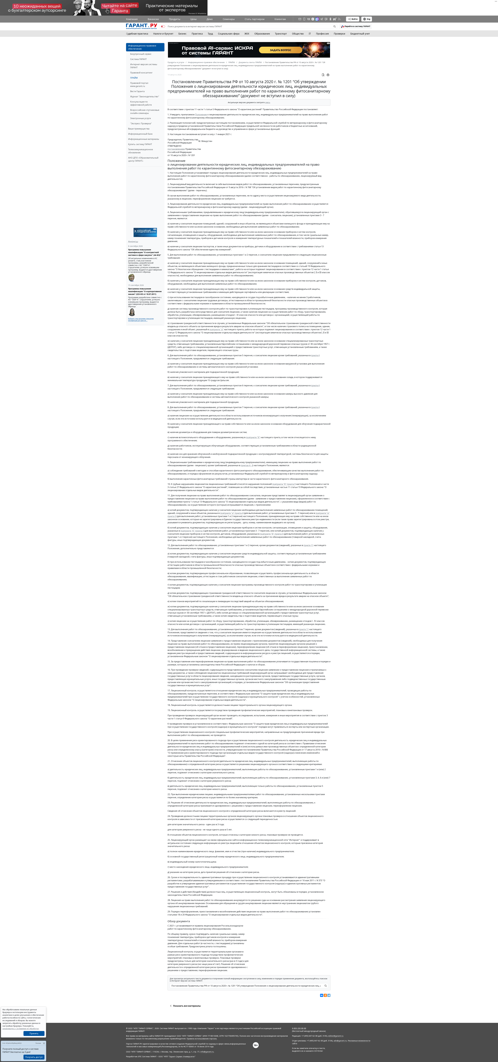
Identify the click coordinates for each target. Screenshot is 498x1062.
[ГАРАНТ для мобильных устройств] (304, 19)
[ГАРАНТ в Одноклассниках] (330, 19)
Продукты (174, 19)
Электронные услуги (140, 118)
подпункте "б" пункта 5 (271, 533)
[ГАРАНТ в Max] (317, 19)
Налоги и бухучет (163, 33)
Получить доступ (34, 1057)
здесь (267, 102)
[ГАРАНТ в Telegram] (321, 19)
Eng (368, 19)
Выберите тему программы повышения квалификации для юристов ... (141, 319)
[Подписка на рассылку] (299, 19)
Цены (193, 19)
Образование (262, 33)
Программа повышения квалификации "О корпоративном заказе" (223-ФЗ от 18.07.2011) (145, 291)
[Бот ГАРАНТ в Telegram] (326, 19)
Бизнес (182, 33)
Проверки (339, 33)
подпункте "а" (216, 329)
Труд (210, 33)
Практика (197, 33)
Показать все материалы (187, 1005)
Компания (132, 19)
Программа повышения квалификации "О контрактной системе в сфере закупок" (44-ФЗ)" (144, 252)
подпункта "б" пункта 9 (284, 484)
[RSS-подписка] (339, 19)
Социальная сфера (228, 33)
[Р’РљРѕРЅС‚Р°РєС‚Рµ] (321, 995)
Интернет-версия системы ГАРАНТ (143, 66)
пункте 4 (315, 355)
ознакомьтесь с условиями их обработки (20, 1028)
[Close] (44, 1043)
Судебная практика (137, 33)
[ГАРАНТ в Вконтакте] (308, 19)
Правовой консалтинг (141, 72)
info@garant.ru (207, 1051)
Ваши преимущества (138, 128)
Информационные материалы (143, 139)
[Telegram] (328, 995)
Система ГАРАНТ (138, 59)
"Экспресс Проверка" (141, 123)
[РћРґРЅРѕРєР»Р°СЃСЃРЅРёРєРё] (325, 995)
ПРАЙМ (134, 77)
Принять (34, 1033)
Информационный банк (140, 133)
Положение (201, 114)
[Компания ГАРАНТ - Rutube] (334, 19)
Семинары (229, 19)
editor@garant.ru (335, 1036)
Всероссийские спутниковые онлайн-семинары (144, 112)
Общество (298, 33)
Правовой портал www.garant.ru (139, 85)
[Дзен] (313, 19)
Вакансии (153, 19)
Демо (210, 19)
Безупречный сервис (140, 54)
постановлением (176, 149)
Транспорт (281, 33)
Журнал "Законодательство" (144, 96)
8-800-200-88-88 (299, 1028)
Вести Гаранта (137, 91)
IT (310, 33)
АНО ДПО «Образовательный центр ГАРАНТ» (143, 159)
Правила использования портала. (202, 1038)
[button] (355, 26)
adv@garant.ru (340, 1040)
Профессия (322, 33)
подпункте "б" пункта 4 (192, 530)
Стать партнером (254, 19)
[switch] (163, 26)
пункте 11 (308, 545)
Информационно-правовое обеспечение (142, 47)
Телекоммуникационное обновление (140, 151)
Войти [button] (355, 19)
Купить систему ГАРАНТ (140, 144)
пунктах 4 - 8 (247, 465)
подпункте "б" (253, 437)
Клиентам (280, 19)
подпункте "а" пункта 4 (231, 513)
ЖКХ (246, 33)
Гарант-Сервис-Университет (182, 1056)
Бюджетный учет (360, 33)
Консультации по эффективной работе (141, 103)
